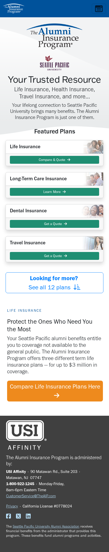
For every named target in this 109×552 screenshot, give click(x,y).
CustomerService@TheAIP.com (31, 496)
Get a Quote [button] (53, 224)
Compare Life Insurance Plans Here (55, 391)
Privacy (12, 506)
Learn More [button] (53, 192)
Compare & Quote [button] (53, 160)
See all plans (54, 282)
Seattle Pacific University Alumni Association (46, 526)
